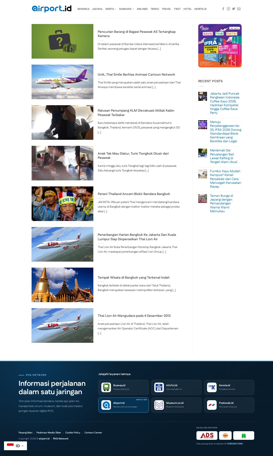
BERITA (110, 9)
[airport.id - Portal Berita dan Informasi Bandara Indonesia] (52, 9)
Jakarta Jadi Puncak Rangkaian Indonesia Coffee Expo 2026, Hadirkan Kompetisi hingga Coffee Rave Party (224, 103)
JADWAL (97, 9)
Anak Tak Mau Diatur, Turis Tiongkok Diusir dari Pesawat (133, 156)
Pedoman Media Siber (49, 432)
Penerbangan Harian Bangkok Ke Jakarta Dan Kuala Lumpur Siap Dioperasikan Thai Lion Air (137, 237)
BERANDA (83, 9)
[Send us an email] (238, 9)
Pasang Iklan (25, 432)
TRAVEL (166, 9)
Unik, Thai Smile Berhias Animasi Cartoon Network (136, 75)
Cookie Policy (72, 432)
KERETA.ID (200, 9)
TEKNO (155, 9)
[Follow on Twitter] (233, 9)
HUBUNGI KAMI (235, 443)
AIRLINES (142, 9)
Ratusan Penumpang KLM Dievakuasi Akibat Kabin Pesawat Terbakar (136, 113)
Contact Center (93, 432)
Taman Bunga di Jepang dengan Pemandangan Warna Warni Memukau (221, 203)
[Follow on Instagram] (228, 9)
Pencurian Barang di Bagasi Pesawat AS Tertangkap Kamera (137, 34)
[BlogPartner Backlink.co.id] (243, 435)
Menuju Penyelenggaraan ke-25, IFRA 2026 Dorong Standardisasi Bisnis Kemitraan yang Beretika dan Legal (225, 131)
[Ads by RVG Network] (206, 435)
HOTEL (187, 9)
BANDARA (125, 9)
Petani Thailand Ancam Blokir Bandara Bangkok (134, 194)
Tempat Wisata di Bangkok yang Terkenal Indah (134, 278)
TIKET (177, 9)
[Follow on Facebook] (223, 9)
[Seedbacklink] (225, 435)
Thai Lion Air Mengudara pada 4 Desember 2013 (134, 316)
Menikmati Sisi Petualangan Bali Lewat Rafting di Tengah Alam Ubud (223, 156)
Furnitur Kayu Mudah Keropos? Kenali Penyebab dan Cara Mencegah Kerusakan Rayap (225, 179)
